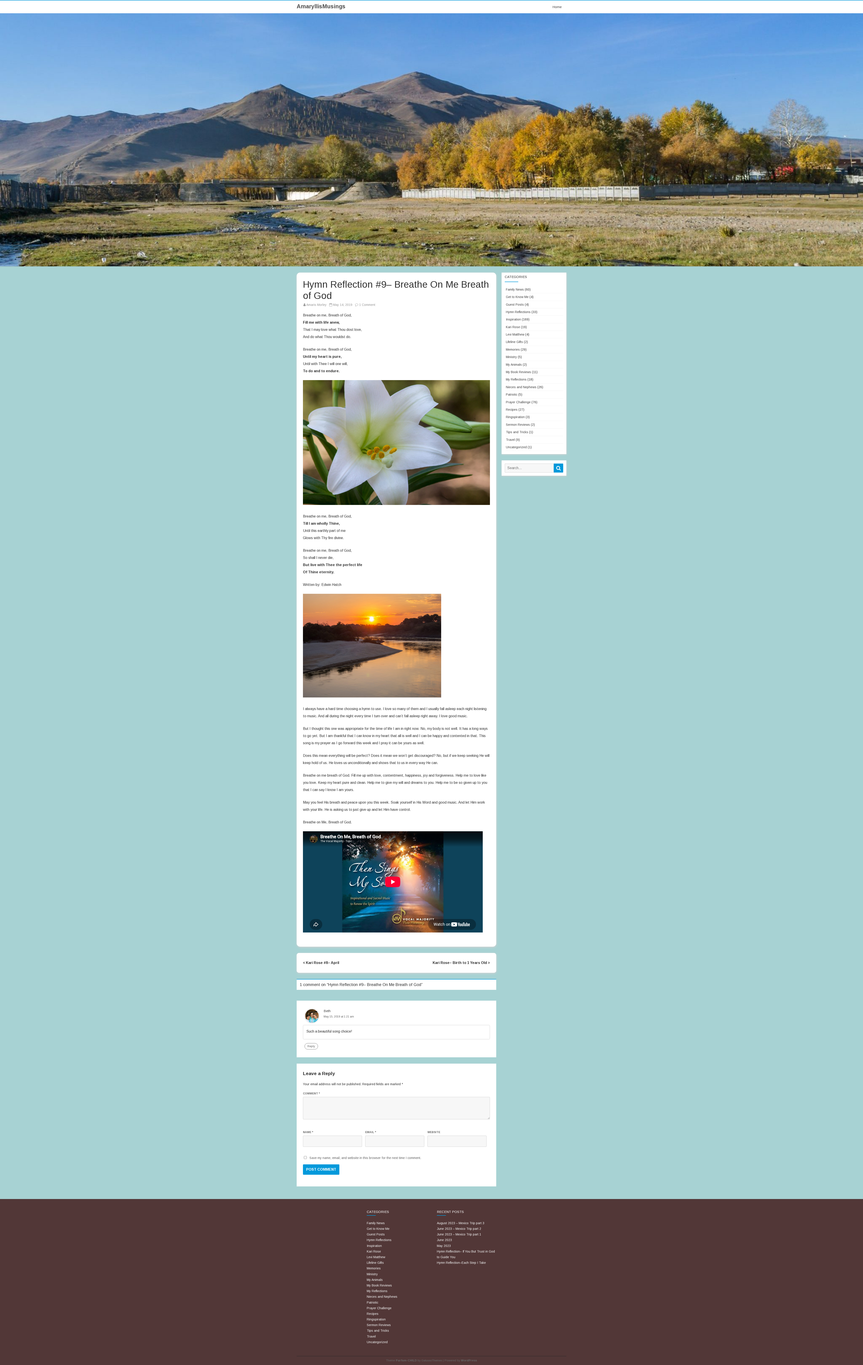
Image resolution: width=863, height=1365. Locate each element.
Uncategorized (516, 447)
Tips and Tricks (517, 432)
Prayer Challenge (518, 402)
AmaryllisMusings (321, 6)
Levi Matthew (515, 334)
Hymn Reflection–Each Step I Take (461, 1262)
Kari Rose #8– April (322, 963)
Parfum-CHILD (406, 1360)
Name (308, 1132)
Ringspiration (515, 417)
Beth (327, 1011)
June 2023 (444, 1240)
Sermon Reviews (518, 424)
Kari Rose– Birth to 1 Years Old (460, 963)
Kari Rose (513, 327)
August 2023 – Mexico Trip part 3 (460, 1223)
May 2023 (444, 1246)
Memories (513, 349)
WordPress (469, 1360)
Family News (515, 289)
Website (433, 1132)
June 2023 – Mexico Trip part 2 (459, 1229)
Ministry (511, 357)
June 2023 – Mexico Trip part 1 (459, 1234)
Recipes (512, 409)
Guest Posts (515, 304)
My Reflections (516, 379)
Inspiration (513, 319)
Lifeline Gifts (514, 342)
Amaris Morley (316, 305)
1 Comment (367, 305)
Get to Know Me (517, 297)
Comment (311, 1093)
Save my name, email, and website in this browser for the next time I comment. (365, 1158)
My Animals (514, 364)
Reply (311, 1046)
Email (370, 1132)
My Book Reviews (518, 372)
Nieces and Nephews (521, 387)
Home (557, 7)
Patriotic (511, 394)
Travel (510, 440)
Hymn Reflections (518, 312)
